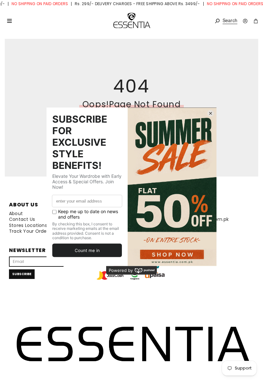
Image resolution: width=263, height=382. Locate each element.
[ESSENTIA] (131, 21)
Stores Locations (28, 225)
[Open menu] (9, 21)
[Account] (245, 21)
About (16, 213)
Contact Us (22, 219)
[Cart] (256, 21)
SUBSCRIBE (21, 274)
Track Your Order (28, 231)
